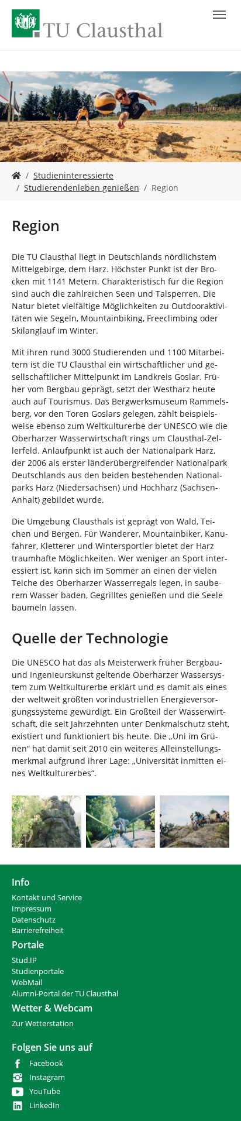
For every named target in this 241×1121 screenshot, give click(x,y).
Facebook (46, 1063)
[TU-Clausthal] (87, 23)
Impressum (31, 909)
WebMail (27, 983)
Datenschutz (34, 920)
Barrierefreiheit (38, 930)
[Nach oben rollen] (217, 1097)
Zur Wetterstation (43, 1024)
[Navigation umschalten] (219, 15)
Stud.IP (24, 960)
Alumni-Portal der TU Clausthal (65, 994)
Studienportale (38, 971)
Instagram (47, 1077)
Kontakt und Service (47, 898)
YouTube (44, 1091)
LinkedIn (44, 1105)
